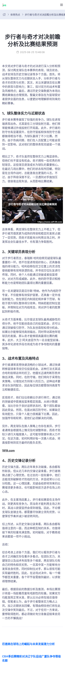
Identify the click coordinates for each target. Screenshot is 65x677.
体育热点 (15, 14)
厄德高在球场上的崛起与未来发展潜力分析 (28, 644)
